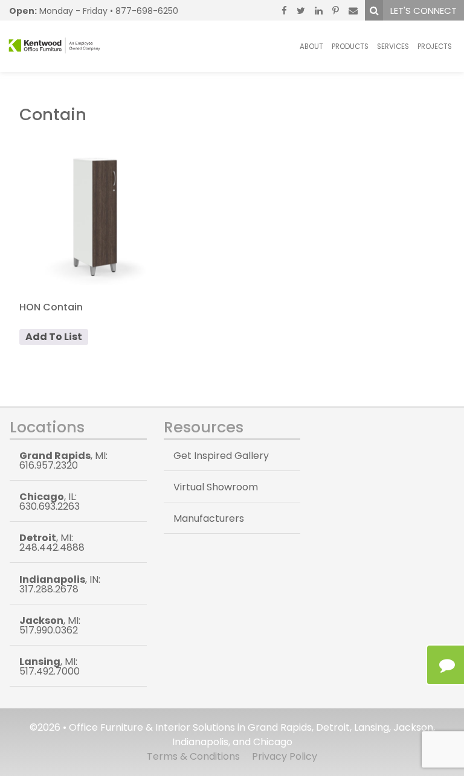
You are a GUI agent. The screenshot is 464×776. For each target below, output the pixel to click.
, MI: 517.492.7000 (49, 666)
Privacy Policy (284, 756)
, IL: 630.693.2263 (49, 501)
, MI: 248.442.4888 (52, 542)
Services (393, 46)
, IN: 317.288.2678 (59, 584)
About (311, 46)
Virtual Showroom (215, 487)
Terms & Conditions (193, 756)
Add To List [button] (53, 337)
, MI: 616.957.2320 (63, 460)
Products (350, 46)
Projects (434, 46)
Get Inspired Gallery (221, 456)
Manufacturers (208, 518)
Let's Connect (423, 10)
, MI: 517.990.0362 (49, 625)
